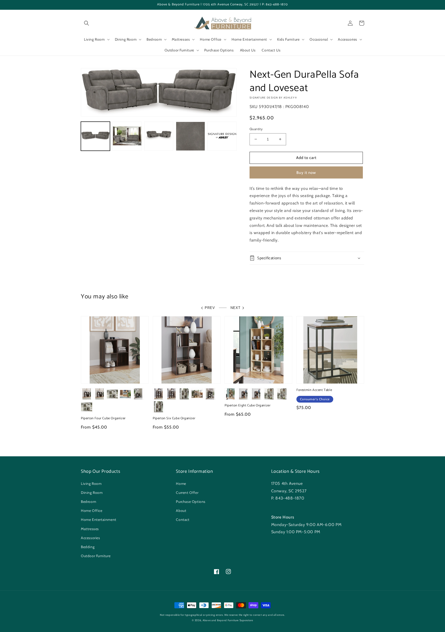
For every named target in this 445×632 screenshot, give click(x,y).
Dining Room (92, 492)
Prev (210, 308)
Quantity (256, 129)
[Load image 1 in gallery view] (95, 136)
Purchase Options (191, 501)
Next (235, 308)
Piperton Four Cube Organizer (103, 418)
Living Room (91, 483)
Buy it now (306, 172)
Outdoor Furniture (95, 556)
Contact (182, 519)
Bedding (88, 547)
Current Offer (187, 492)
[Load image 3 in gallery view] (158, 136)
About (181, 510)
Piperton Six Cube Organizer (174, 418)
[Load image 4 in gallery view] (190, 136)
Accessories (90, 538)
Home (181, 483)
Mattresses (90, 529)
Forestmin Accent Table (314, 390)
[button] (86, 23)
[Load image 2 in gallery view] (127, 136)
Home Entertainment (98, 519)
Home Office (91, 510)
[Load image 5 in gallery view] (222, 136)
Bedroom (88, 501)
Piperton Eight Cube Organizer (247, 406)
